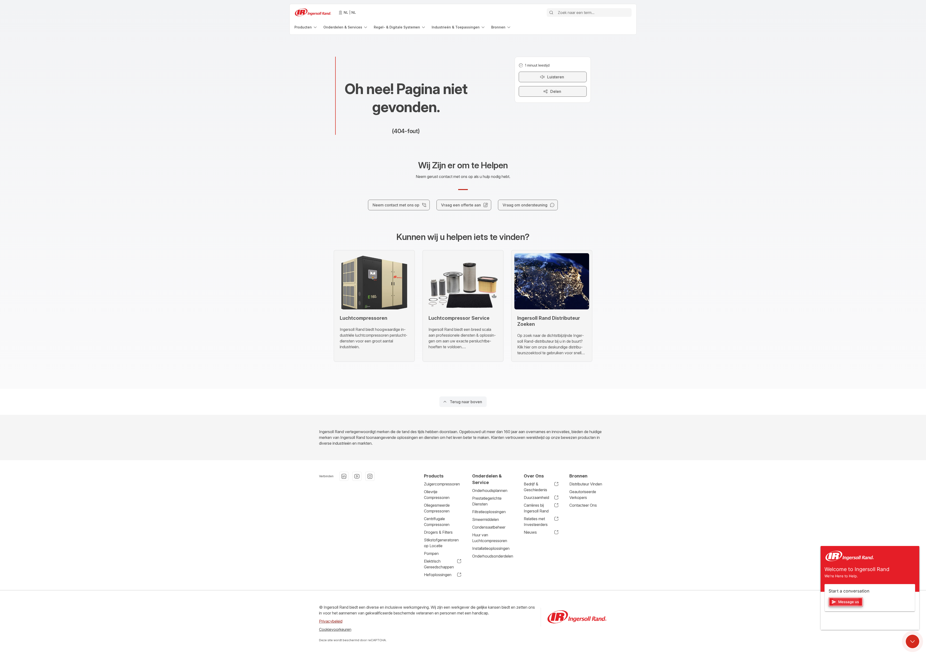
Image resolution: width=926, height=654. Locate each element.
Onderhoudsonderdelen (492, 556)
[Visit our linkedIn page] (343, 476)
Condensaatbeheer (488, 527)
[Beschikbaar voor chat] (912, 641)
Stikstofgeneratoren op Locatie (441, 543)
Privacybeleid (330, 621)
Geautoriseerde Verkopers (582, 494)
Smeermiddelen (485, 519)
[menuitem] (306, 27)
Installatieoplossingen (491, 548)
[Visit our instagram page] (369, 476)
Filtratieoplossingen (489, 511)
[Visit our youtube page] (356, 476)
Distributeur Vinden (585, 484)
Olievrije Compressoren (436, 494)
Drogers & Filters (438, 532)
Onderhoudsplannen (489, 490)
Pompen (431, 553)
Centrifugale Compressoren (436, 521)
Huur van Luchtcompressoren (489, 537)
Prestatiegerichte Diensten (487, 501)
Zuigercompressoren (442, 484)
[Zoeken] (551, 12)
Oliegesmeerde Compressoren (437, 508)
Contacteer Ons (583, 505)
